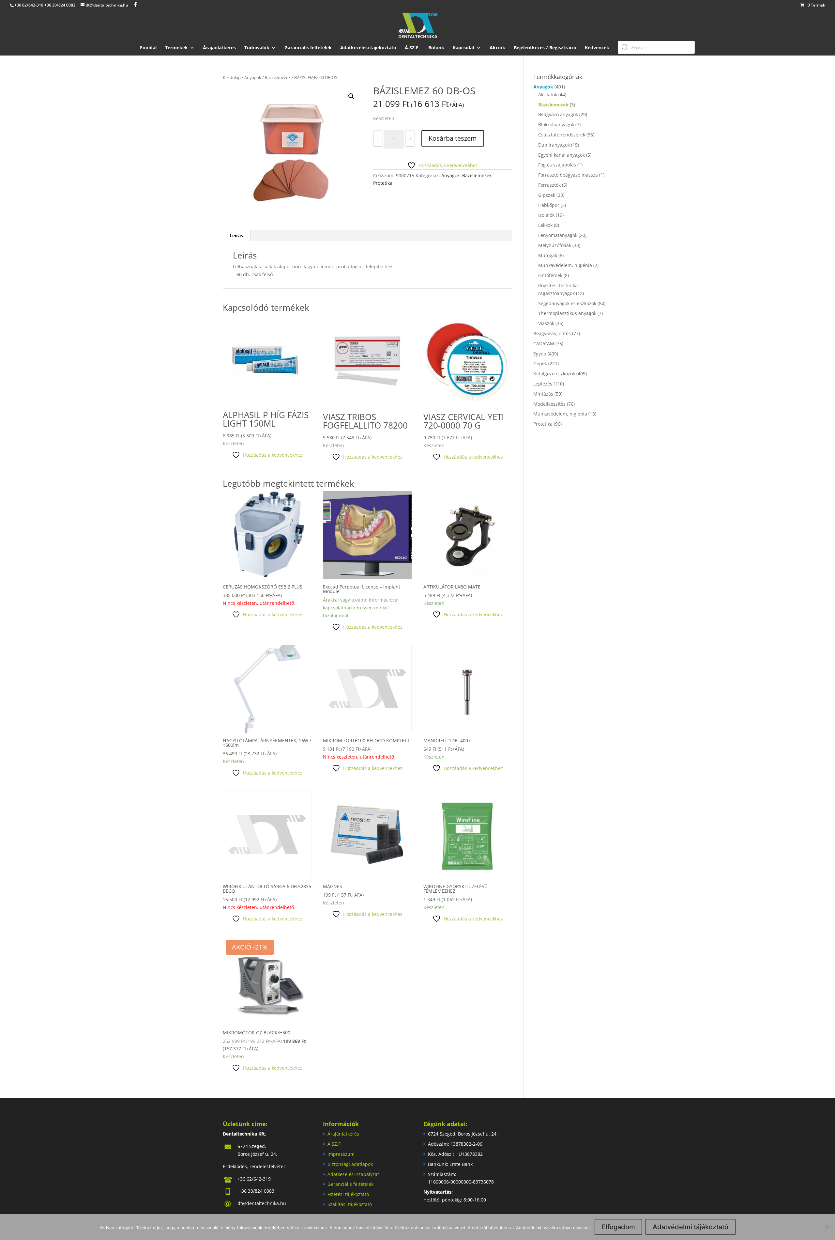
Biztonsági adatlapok (350, 1164)
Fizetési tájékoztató (348, 1194)
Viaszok (546, 323)
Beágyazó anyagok (558, 114)
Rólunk (436, 48)
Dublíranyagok (554, 145)
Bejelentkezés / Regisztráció (545, 48)
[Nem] (827, 1227)
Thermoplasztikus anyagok (567, 313)
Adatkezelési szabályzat (353, 1174)
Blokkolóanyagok (556, 124)
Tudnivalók (256, 48)
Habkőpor (548, 205)
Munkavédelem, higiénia (565, 265)
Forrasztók (549, 185)
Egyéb (539, 354)
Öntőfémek (550, 275)
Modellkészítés (549, 404)
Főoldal (148, 48)
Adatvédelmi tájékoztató (690, 1227)
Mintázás (543, 394)
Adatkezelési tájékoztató (368, 48)
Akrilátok (547, 94)
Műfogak (547, 255)
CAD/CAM (543, 343)
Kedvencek (597, 48)
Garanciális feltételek (308, 48)
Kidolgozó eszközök (554, 373)
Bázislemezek (278, 77)
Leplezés (542, 384)
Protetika (382, 183)
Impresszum (341, 1154)
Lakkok (545, 225)
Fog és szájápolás (557, 165)
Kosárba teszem (453, 138)
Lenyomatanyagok (557, 235)
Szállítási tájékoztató (349, 1204)
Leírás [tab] (236, 235)
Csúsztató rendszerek (561, 135)
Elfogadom (618, 1227)
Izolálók (546, 215)
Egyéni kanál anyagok (561, 155)
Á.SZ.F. (412, 48)
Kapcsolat (464, 48)
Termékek (176, 48)
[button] (351, 96)
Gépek (540, 363)
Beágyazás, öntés (552, 333)
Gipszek (546, 195)
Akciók (497, 48)
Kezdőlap (232, 77)
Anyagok (252, 77)
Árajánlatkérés (219, 48)
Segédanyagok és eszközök (567, 303)
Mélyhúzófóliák (554, 245)
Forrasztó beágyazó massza (568, 175)
